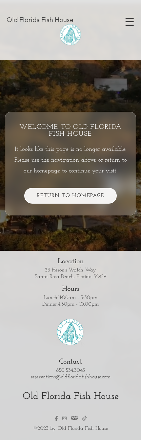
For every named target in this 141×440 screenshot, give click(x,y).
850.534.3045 (70, 370)
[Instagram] (64, 418)
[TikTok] (84, 418)
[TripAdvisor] (74, 418)
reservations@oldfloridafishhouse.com (71, 377)
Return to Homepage (70, 195)
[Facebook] (56, 418)
